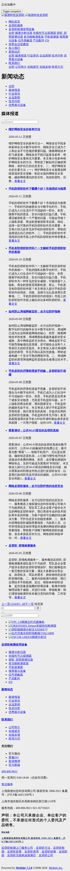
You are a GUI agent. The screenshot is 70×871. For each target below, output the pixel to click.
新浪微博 (14, 761)
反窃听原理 (31, 851)
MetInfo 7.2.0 (24, 867)
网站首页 (14, 21)
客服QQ (14, 757)
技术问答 (14, 101)
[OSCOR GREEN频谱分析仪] (27, 637)
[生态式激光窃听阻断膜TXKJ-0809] (31, 633)
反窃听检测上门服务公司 (17, 847)
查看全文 (20, 181)
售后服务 (7, 784)
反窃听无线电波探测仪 (21, 855)
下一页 (29, 604)
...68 (22, 604)
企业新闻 (14, 97)
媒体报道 (14, 89)
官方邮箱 (14, 764)
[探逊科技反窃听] (35, 15)
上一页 (5, 604)
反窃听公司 (46, 855)
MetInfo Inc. (56, 867)
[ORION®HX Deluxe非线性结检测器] (32, 625)
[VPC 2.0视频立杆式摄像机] (27, 621)
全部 (11, 32)
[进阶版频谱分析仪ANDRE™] (28, 629)
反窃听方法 (43, 847)
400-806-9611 (9, 771)
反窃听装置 (14, 851)
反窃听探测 (49, 851)
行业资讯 (14, 93)
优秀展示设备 (17, 105)
